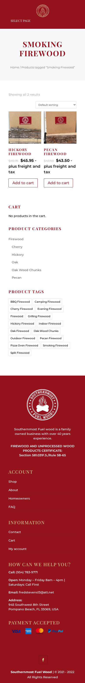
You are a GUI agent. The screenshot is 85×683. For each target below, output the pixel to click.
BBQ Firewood (20, 301)
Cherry (17, 247)
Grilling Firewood (39, 316)
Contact (14, 532)
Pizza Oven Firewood (24, 345)
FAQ (11, 507)
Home (14, 67)
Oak (15, 262)
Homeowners (19, 498)
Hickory (18, 255)
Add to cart (23, 183)
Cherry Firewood (21, 308)
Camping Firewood (47, 301)
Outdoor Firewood (22, 338)
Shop (12, 482)
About (13, 490)
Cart (11, 540)
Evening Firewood (49, 308)
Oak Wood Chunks (26, 270)
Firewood (16, 239)
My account (17, 549)
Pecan (17, 278)
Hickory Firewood (22, 323)
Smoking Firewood (55, 345)
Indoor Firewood (50, 323)
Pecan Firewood (50, 338)
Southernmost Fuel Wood (31, 672)
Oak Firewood (19, 331)
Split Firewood (19, 352)
